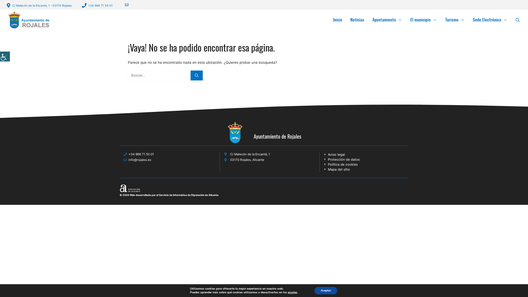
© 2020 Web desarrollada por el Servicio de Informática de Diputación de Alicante (169, 195)
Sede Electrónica (487, 19)
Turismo (451, 19)
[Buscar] (197, 75)
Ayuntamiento (384, 19)
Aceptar (326, 290)
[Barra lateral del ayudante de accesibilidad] (5, 56)
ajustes (292, 292)
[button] (518, 19)
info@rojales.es (139, 160)
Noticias (357, 19)
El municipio (420, 19)
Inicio (337, 19)
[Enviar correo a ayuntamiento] (124, 5)
